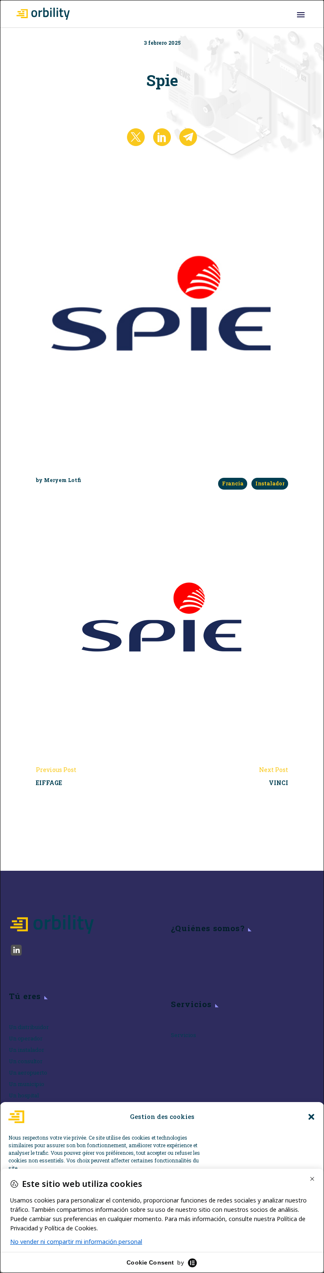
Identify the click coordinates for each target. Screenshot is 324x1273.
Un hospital (24, 1095)
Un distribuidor (29, 1027)
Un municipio (26, 1084)
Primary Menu (300, 14)
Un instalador (26, 1050)
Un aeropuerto (28, 1072)
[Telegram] (188, 137)
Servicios (183, 1035)
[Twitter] (136, 137)
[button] (311, 1117)
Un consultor (26, 1061)
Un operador (26, 1038)
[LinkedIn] (162, 137)
